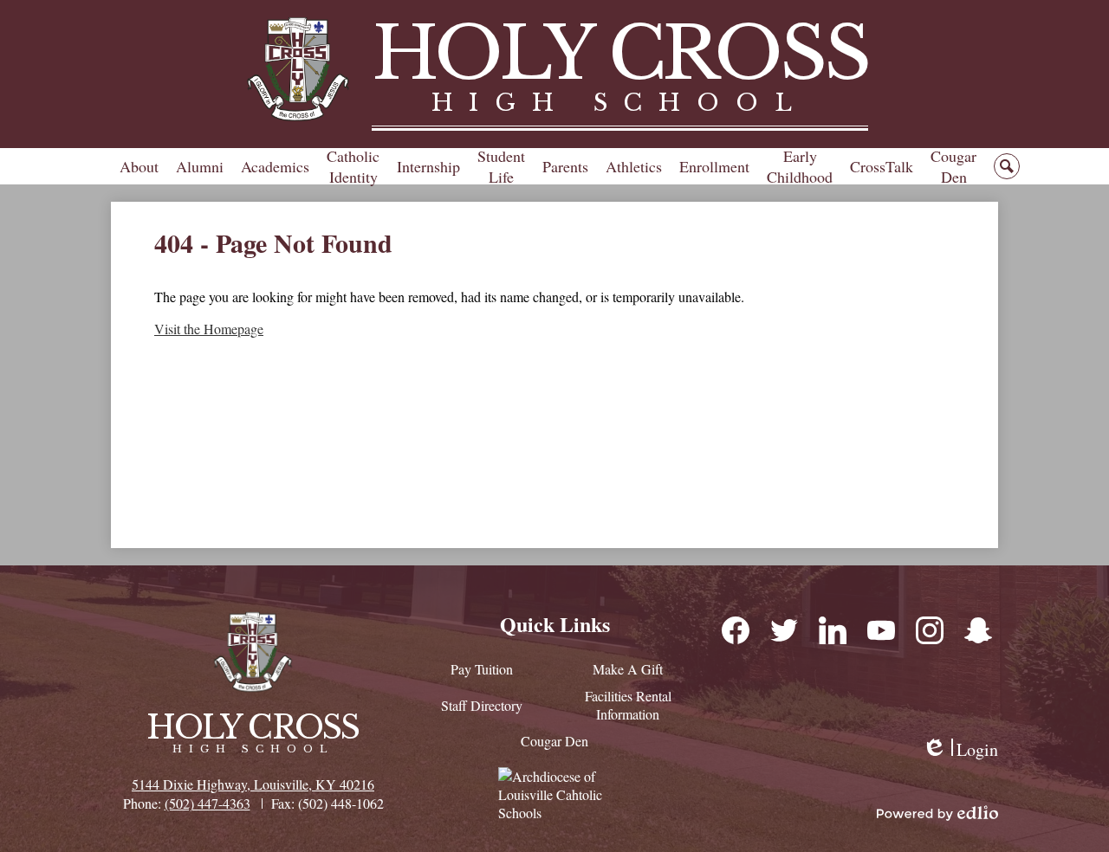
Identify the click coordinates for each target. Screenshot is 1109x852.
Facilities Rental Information (628, 705)
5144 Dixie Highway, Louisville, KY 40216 (253, 784)
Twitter (783, 629)
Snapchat (977, 629)
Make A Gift (628, 669)
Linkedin (832, 629)
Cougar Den (554, 741)
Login (960, 749)
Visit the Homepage (208, 329)
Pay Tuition (482, 669)
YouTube (880, 629)
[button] (139, 166)
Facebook (735, 629)
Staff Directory (481, 705)
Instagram (929, 629)
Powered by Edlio (937, 813)
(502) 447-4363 (207, 803)
